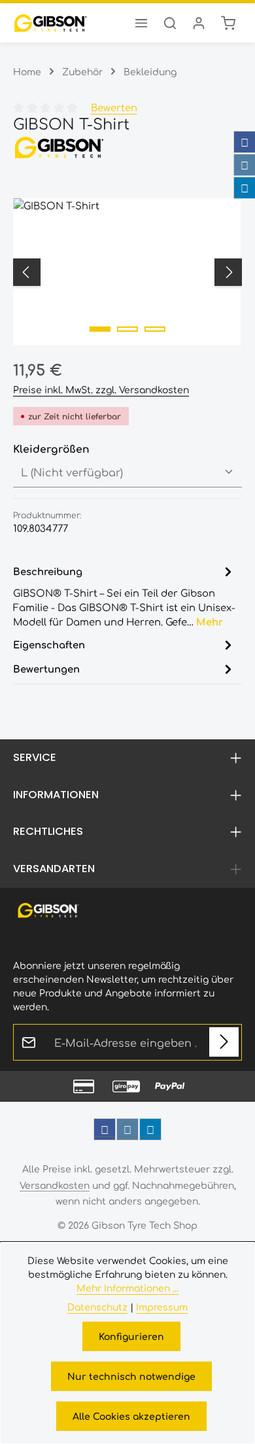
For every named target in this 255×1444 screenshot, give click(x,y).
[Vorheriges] (27, 272)
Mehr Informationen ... (127, 1288)
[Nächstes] (228, 272)
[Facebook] (244, 142)
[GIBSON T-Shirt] (127, 271)
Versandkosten (55, 1185)
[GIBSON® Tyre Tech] (127, 147)
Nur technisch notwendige (131, 1376)
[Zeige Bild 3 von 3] (154, 329)
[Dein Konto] (199, 23)
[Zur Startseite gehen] (50, 23)
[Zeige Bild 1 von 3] (100, 329)
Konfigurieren (131, 1336)
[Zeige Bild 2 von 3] (127, 329)
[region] (127, 271)
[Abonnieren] (224, 1042)
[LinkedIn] (244, 187)
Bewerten (114, 107)
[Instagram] (244, 164)
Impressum (162, 1306)
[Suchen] (170, 23)
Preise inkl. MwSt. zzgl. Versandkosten (101, 389)
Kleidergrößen (51, 448)
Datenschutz (97, 1306)
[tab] (124, 595)
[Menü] (141, 23)
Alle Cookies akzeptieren (131, 1416)
